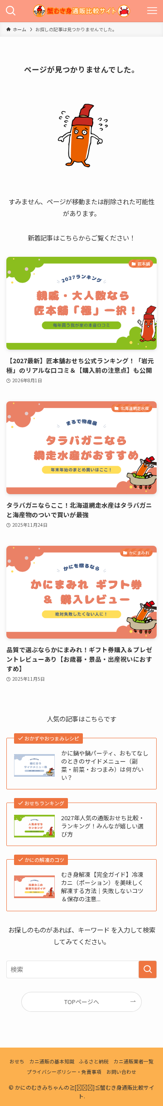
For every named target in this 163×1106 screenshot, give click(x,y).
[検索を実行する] (148, 969)
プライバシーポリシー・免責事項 (64, 1071)
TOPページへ (81, 1001)
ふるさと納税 (94, 1061)
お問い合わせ (121, 1071)
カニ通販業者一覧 (133, 1061)
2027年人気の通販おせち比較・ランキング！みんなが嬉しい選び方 (102, 826)
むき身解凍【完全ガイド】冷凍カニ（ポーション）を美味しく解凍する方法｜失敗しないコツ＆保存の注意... (102, 886)
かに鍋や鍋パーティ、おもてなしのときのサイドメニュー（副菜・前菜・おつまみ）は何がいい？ (105, 765)
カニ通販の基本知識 (51, 1061)
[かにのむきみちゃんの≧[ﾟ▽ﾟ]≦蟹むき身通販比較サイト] (81, 11)
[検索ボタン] (11, 11)
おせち (17, 1061)
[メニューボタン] (152, 11)
